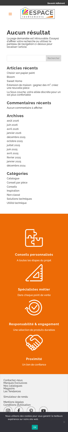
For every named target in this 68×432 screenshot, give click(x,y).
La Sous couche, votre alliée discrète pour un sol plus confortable (34, 93)
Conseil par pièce (17, 182)
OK (34, 427)
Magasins (9, 388)
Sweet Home (14, 81)
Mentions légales (13, 402)
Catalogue (13, 178)
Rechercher (53, 58)
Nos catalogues (12, 385)
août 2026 (13, 120)
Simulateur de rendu (15, 396)
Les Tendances (12, 391)
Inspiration (13, 190)
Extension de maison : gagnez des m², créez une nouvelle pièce (32, 86)
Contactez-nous (13, 380)
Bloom (11, 76)
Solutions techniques (19, 198)
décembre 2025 (16, 137)
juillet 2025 (13, 145)
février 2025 (14, 157)
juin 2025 (12, 149)
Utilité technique (17, 202)
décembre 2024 (16, 165)
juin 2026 (12, 124)
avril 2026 (13, 128)
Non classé (13, 194)
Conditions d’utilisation (17, 404)
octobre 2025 (15, 141)
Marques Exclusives (15, 382)
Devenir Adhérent (56, 3)
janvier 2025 (14, 161)
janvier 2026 (14, 132)
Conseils (12, 186)
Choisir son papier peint (21, 72)
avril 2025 (13, 153)
